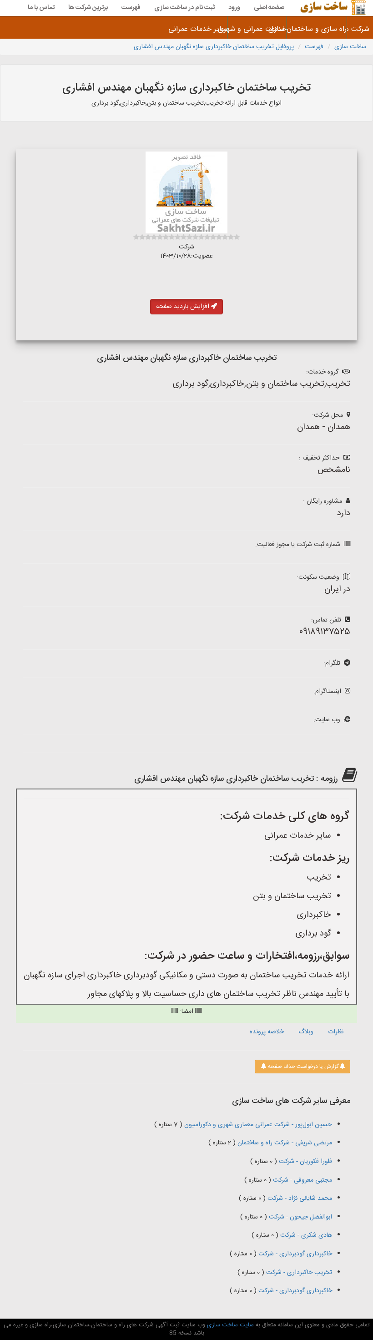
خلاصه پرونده (267, 1031)
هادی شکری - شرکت (305, 1235)
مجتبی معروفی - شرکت (301, 1180)
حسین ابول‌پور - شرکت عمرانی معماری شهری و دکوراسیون (257, 1124)
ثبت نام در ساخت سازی (184, 7)
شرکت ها (360, 29)
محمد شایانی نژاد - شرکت (299, 1198)
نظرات (335, 1031)
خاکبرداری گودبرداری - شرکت (294, 1254)
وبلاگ (305, 1031)
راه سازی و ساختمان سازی (316, 29)
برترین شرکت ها (88, 7)
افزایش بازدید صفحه (183, 306)
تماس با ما (41, 7)
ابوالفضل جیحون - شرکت (299, 1217)
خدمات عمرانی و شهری (257, 29)
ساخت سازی (350, 46)
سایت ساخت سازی (229, 1325)
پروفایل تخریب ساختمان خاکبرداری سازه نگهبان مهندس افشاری (214, 46)
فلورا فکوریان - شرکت (304, 1161)
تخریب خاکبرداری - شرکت (298, 1272)
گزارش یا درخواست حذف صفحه (302, 1066)
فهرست (131, 7)
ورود (234, 7)
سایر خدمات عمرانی (197, 29)
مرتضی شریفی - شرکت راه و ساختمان (284, 1143)
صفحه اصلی (269, 7)
